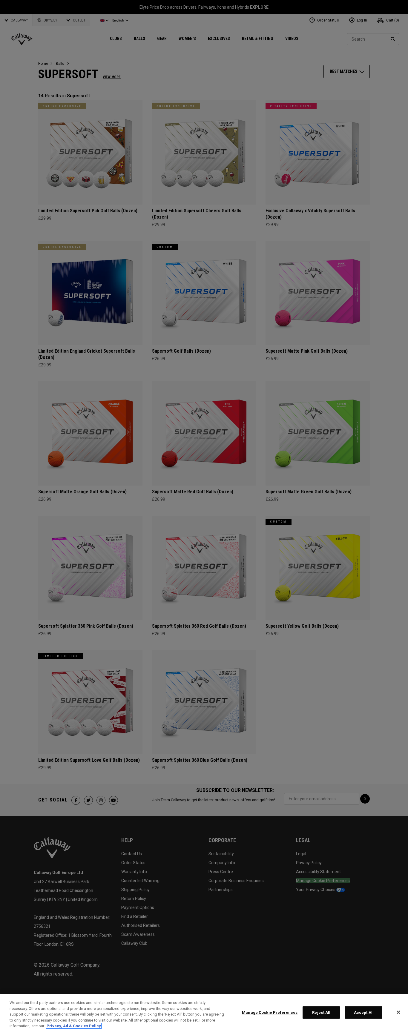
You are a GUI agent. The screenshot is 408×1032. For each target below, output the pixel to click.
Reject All (321, 1012)
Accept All (364, 1012)
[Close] (398, 1012)
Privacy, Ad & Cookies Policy (74, 1026)
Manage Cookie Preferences (269, 1012)
